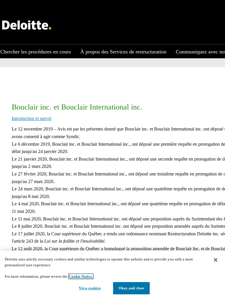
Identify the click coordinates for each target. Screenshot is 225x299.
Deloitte (26, 25)
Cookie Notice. (81, 276)
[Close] (215, 259)
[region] (112, 275)
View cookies (90, 288)
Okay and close (131, 288)
